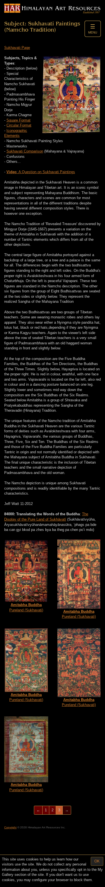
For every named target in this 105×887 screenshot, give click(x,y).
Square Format (18, 120)
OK (97, 861)
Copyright (10, 827)
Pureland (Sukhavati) (26, 607)
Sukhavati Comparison (24, 151)
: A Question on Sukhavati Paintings (40, 172)
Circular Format (18, 125)
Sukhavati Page (17, 48)
